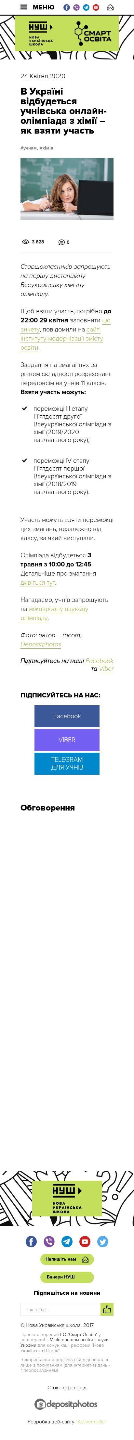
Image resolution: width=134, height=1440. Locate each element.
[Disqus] (67, 905)
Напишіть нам (110, 7)
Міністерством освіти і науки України (64, 1342)
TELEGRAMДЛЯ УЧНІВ (67, 764)
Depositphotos (40, 644)
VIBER (67, 740)
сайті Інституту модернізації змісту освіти (61, 339)
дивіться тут (37, 583)
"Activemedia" (91, 1422)
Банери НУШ (61, 1277)
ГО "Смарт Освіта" (78, 1334)
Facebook (100, 661)
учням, (30, 148)
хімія (48, 148)
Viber (106, 669)
